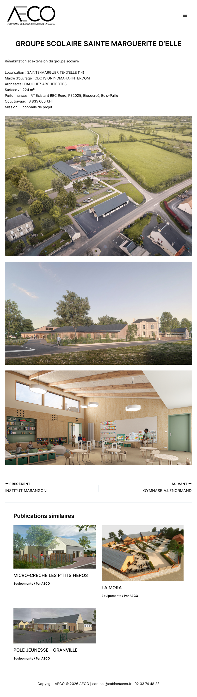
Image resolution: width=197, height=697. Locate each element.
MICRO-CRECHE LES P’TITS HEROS (50, 575)
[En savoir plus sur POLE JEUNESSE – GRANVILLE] (54, 625)
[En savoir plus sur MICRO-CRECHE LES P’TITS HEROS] (54, 547)
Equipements (23, 583)
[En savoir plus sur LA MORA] (143, 553)
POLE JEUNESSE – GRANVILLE (45, 650)
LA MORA (112, 587)
